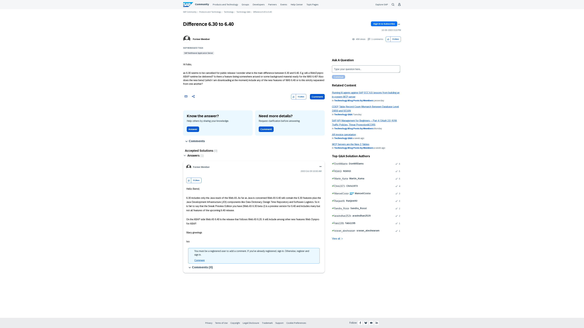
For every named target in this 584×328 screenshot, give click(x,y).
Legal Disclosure (251, 323)
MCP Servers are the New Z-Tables (350, 144)
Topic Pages (312, 4)
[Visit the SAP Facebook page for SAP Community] (360, 323)
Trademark (267, 323)
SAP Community (189, 12)
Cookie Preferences (296, 323)
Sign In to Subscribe (384, 24)
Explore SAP (382, 4)
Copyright (235, 323)
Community (202, 4)
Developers (259, 4)
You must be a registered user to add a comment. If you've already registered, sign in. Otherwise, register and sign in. (251, 253)
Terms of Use (221, 323)
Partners (272, 4)
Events (283, 4)
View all (336, 238)
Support (279, 323)
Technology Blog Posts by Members (354, 100)
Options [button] (399, 24)
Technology (229, 12)
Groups (245, 4)
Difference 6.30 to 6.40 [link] (262, 12)
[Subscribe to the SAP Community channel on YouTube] (371, 323)
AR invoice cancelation (344, 134)
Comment (317, 97)
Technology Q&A (243, 12)
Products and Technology (225, 4)
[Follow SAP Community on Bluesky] (366, 323)
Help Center (297, 4)
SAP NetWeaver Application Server (198, 53)
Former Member (201, 39)
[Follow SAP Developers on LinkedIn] (376, 323)
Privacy (208, 323)
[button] (388, 39)
